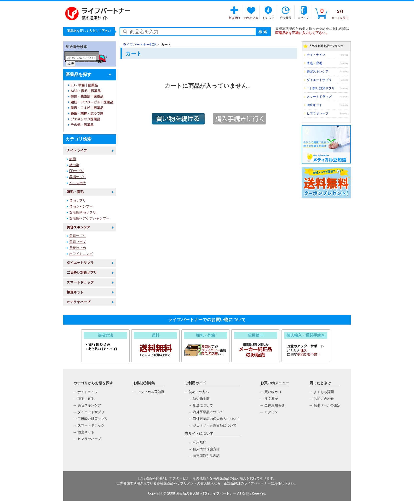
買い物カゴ (272, 392)
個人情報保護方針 (206, 449)
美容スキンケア (78, 227)
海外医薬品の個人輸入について (216, 419)
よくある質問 (324, 392)
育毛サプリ (77, 200)
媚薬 (72, 159)
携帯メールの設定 (327, 405)
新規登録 (234, 18)
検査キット (75, 292)
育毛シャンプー (81, 206)
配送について (203, 405)
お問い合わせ (324, 398)
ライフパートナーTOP (139, 44)
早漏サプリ (77, 177)
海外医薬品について (208, 412)
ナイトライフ (77, 150)
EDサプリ (76, 171)
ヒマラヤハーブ (78, 302)
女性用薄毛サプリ (82, 212)
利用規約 (199, 442)
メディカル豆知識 (151, 392)
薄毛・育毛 (75, 192)
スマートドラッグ (80, 282)
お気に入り (251, 18)
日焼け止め (77, 248)
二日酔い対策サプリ (82, 272)
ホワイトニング (81, 254)
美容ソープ (77, 242)
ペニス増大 (77, 183)
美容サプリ (77, 236)
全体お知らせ (274, 405)
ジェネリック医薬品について (214, 425)
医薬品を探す (79, 75)
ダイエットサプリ (80, 263)
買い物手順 (201, 398)
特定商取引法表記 (206, 456)
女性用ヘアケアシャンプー (89, 218)
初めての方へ (199, 392)
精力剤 (74, 165)
